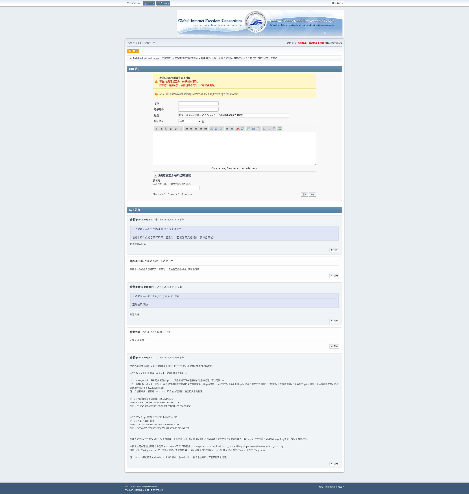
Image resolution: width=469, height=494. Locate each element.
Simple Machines (149, 487)
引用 (336, 250)
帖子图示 (159, 121)
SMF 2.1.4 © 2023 (133, 487)
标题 (156, 115)
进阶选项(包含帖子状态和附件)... (175, 175)
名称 (156, 103)
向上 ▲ (341, 486)
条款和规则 (330, 486)
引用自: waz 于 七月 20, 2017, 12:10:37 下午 (156, 296)
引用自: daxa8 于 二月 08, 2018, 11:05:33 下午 (158, 229)
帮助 (321, 486)
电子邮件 (159, 109)
